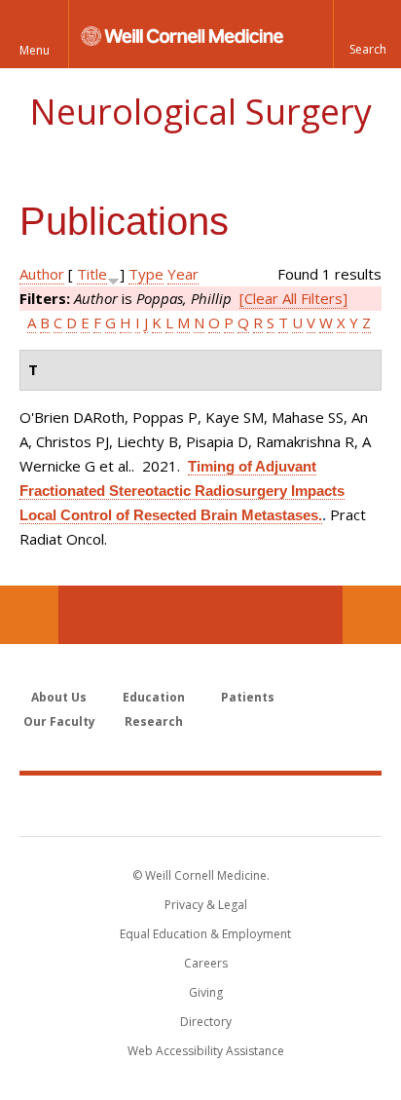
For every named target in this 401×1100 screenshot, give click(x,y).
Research (154, 721)
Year (183, 274)
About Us (59, 697)
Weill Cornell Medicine (200, 804)
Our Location (29, 615)
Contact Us (372, 615)
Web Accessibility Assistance (206, 1051)
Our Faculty (59, 721)
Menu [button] (34, 50)
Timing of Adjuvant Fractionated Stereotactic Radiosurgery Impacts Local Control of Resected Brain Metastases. (182, 490)
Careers (206, 963)
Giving (206, 992)
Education (154, 697)
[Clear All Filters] (293, 298)
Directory (206, 1021)
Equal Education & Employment (205, 934)
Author (41, 274)
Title (92, 274)
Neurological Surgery (200, 111)
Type (146, 274)
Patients (247, 697)
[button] (367, 34)
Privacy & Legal (205, 904)
